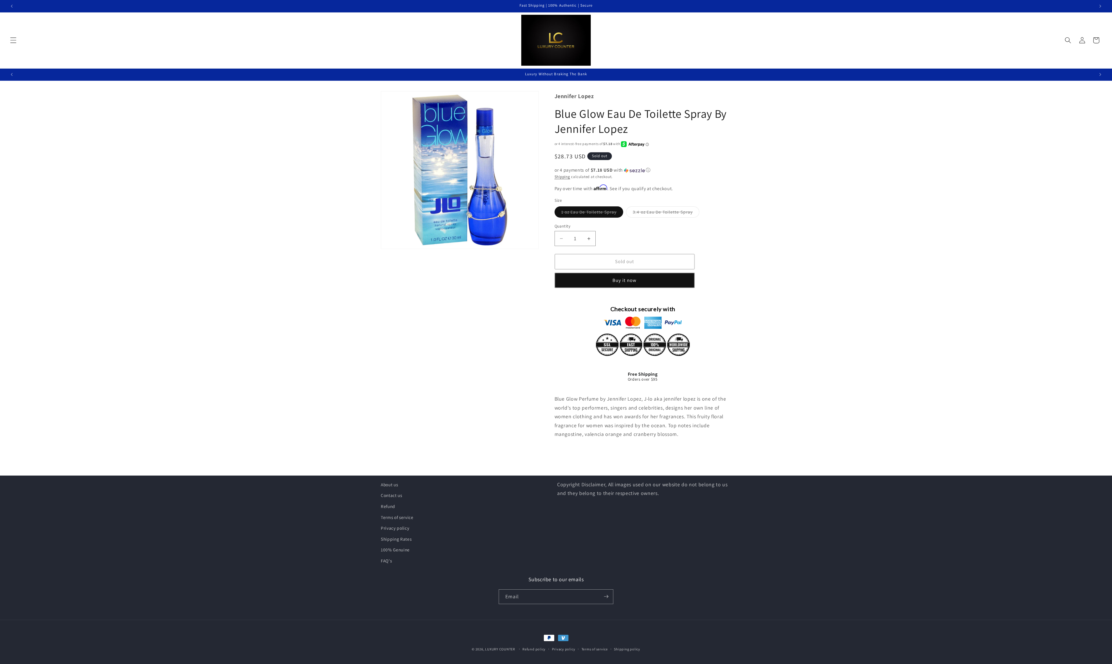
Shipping (562, 176)
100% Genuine (395, 550)
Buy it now (624, 280)
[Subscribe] (606, 596)
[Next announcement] (1100, 6)
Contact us (391, 495)
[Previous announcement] (12, 6)
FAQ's (386, 561)
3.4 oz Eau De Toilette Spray (666, 213)
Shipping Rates (396, 539)
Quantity (563, 226)
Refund (388, 506)
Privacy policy (395, 528)
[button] (13, 40)
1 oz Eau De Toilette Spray (592, 213)
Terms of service (397, 517)
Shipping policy (627, 649)
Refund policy (534, 649)
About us (389, 484)
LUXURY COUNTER (500, 649)
